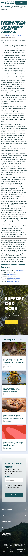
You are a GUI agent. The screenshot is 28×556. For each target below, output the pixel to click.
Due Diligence (9, 35)
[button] (2, 2)
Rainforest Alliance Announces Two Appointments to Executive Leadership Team (13, 443)
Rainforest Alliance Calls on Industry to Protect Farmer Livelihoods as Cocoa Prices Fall (13, 416)
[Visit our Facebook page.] (18, 549)
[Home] (9, 2)
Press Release (23, 35)
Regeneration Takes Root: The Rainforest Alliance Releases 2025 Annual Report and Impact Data (13, 361)
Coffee (18, 35)
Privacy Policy (4, 550)
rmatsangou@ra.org (14, 278)
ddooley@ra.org (19, 270)
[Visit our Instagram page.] (20, 549)
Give (21, 2)
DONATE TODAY (11, 322)
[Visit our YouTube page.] (21, 551)
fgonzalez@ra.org (12, 274)
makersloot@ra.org (13, 282)
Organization (7, 509)
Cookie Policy (11, 550)
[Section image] (14, 356)
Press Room (7, 6)
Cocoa (14, 35)
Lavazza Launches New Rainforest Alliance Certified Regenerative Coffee (12, 389)
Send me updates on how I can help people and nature (15, 487)
